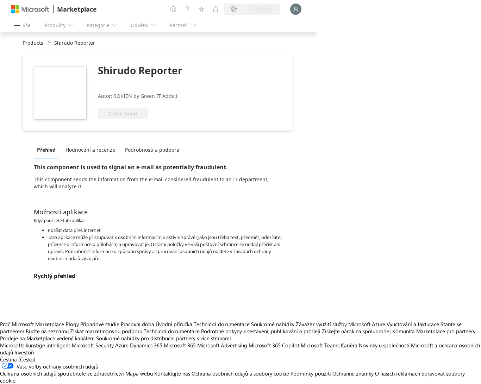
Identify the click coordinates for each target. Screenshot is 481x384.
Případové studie (99, 324)
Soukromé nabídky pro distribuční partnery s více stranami (163, 338)
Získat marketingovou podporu (106, 331)
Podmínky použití (311, 373)
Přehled (46, 149)
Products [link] (33, 42)
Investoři (24, 352)
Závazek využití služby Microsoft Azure (341, 324)
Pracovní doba (137, 324)
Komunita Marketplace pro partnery (433, 331)
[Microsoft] (30, 9)
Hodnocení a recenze (90, 149)
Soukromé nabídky (272, 324)
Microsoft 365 (180, 345)
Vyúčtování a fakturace (413, 324)
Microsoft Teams (320, 345)
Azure (122, 345)
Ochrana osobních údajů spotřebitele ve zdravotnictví (62, 373)
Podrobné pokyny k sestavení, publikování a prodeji (260, 331)
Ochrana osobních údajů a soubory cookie (240, 373)
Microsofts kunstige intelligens (35, 345)
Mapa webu (139, 373)
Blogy (72, 324)
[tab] (48, 149)
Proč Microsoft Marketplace (32, 324)
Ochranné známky (353, 373)
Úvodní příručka (174, 324)
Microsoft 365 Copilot (274, 345)
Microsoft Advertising (222, 345)
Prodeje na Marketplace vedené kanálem (47, 338)
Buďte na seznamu (47, 331)
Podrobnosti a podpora (152, 149)
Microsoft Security (93, 345)
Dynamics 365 (146, 345)
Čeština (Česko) (18, 359)
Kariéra (349, 345)
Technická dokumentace (222, 324)
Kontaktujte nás (172, 373)
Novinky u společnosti (384, 345)
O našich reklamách (397, 373)
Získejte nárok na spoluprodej (356, 331)
